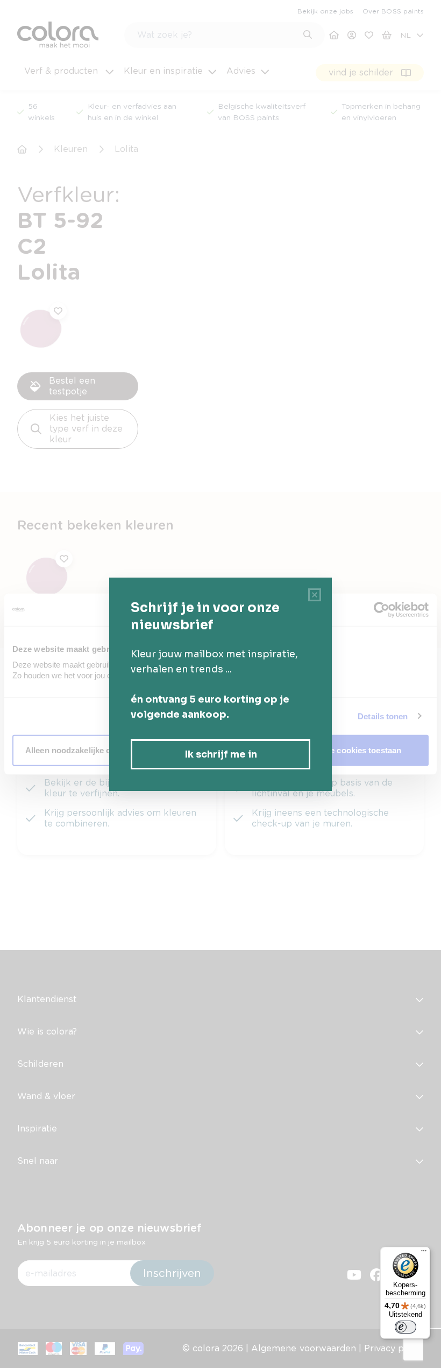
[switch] (405, 1327)
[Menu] (423, 1253)
